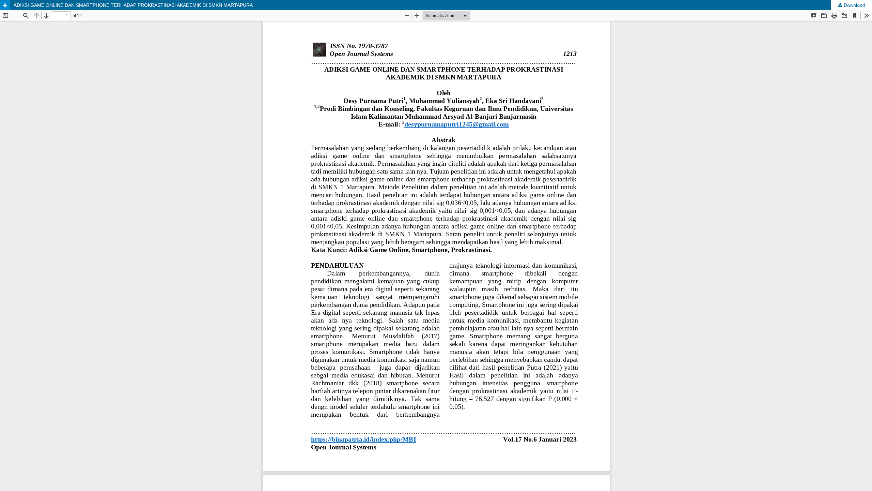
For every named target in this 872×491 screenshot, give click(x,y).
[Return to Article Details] (5, 5)
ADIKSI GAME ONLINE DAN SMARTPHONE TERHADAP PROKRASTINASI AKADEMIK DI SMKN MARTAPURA (133, 5)
